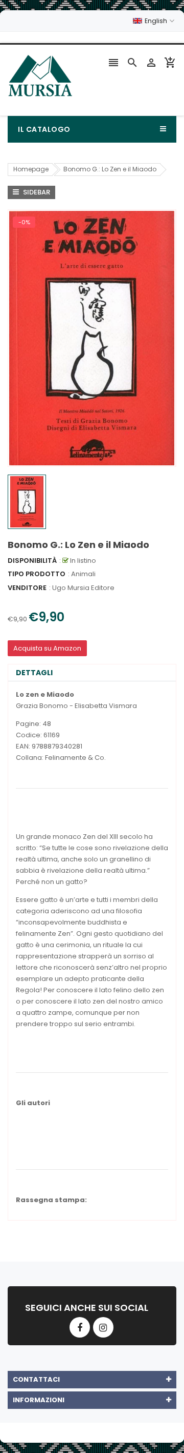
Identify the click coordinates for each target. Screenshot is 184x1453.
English (157, 20)
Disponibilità (32, 560)
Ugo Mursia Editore (83, 588)
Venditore (27, 588)
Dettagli (34, 672)
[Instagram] (103, 1327)
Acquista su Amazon (47, 648)
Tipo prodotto (36, 574)
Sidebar (35, 192)
